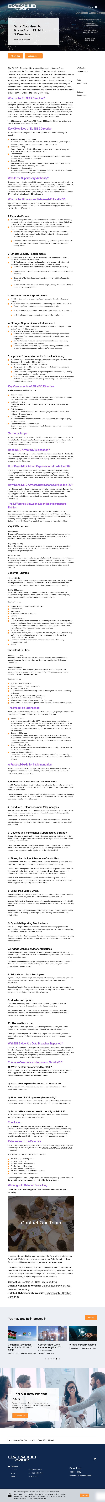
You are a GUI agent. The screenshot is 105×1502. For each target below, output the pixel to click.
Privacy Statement (39, 1499)
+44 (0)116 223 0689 (35, 1470)
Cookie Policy (75, 1472)
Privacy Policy (75, 1468)
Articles (16, 1440)
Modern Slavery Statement (80, 1476)
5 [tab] (56, 1358)
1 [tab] (45, 1358)
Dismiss (85, 1495)
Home (10, 1440)
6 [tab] (59, 1358)
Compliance (81, 95)
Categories (33, 56)
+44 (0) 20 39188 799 (35, 1473)
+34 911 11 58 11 (33, 1476)
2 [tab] (48, 1358)
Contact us (20, 1416)
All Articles (15, 56)
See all (91, 1318)
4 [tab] (54, 1358)
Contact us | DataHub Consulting (39, 1282)
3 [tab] (51, 1358)
